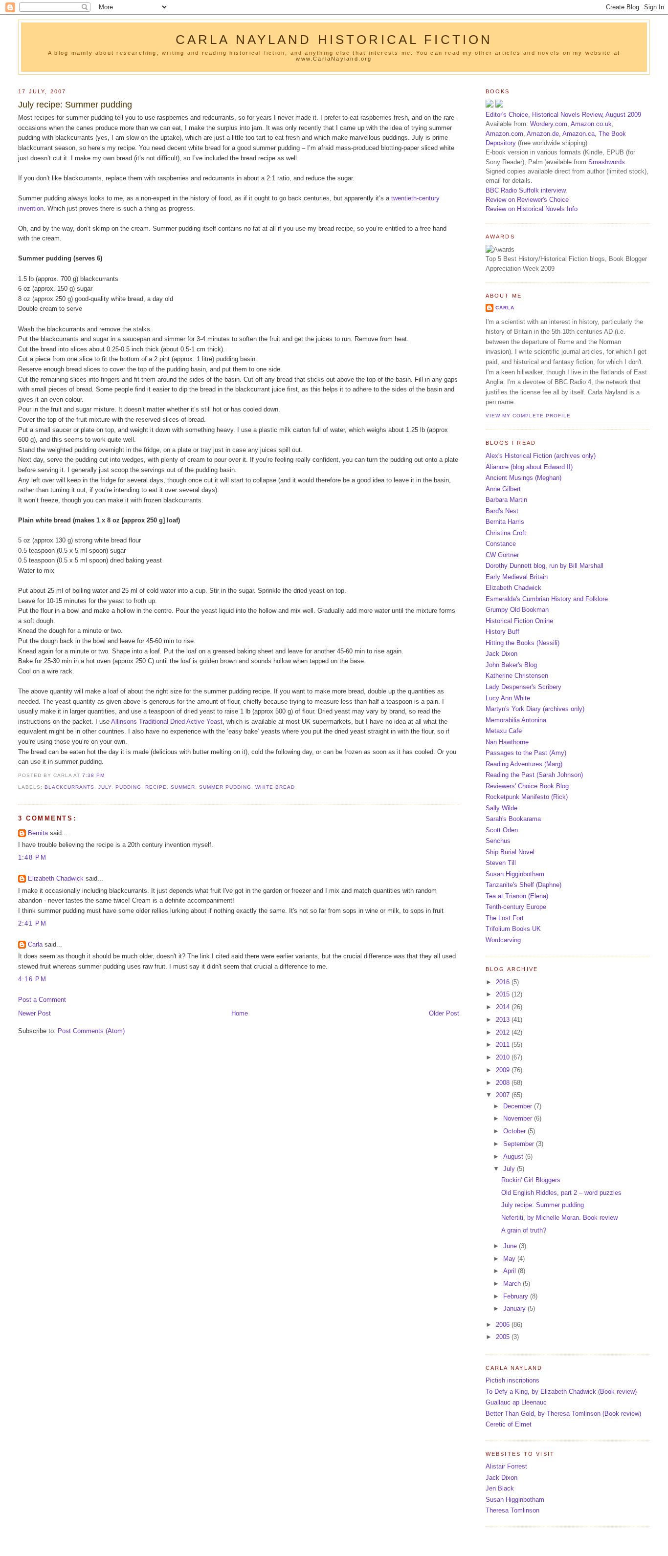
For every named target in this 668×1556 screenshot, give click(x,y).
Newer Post (34, 1013)
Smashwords (606, 162)
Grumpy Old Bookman (517, 609)
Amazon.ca (578, 133)
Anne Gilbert (503, 489)
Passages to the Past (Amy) (526, 752)
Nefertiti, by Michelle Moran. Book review (559, 1217)
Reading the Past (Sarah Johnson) (534, 774)
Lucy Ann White (508, 698)
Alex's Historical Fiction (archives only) (541, 455)
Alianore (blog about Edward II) (529, 467)
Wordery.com (548, 124)
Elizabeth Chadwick (56, 878)
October (515, 1131)
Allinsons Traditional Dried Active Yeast (167, 721)
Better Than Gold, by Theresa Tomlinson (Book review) (563, 1413)
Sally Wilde (501, 808)
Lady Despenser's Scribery (523, 687)
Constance (501, 543)
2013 (504, 1019)
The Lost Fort (505, 918)
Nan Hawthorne (507, 742)
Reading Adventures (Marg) (524, 764)
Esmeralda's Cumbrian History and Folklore (547, 599)
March (513, 1283)
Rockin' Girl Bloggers (530, 1180)
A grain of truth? (523, 1230)
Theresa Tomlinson (512, 1510)
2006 (504, 1324)
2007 (504, 1095)
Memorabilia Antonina (516, 720)
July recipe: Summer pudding (75, 104)
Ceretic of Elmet (509, 1424)
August (514, 1156)
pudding (128, 787)
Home (239, 1013)
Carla (35, 944)
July (104, 787)
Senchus (498, 840)
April (510, 1271)
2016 (504, 982)
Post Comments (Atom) (91, 1031)
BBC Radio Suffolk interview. (526, 190)
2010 (504, 1057)
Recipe (156, 787)
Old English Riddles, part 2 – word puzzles (561, 1192)
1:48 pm (32, 857)
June (511, 1246)
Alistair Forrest (506, 1466)
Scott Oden (502, 830)
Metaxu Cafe (504, 731)
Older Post (444, 1013)
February (516, 1296)
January (515, 1308)
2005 (504, 1336)
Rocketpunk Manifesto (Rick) (527, 796)
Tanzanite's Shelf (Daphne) (523, 884)
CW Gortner (502, 555)
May (510, 1258)
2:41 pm (32, 923)
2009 (504, 1070)
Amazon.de (543, 133)
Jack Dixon (501, 653)
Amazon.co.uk (591, 124)
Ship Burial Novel (510, 852)
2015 (504, 994)
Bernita (38, 833)
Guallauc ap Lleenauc (516, 1402)
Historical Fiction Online (519, 621)
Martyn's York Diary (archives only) (535, 709)
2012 (504, 1032)
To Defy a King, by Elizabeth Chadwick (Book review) (561, 1391)
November (518, 1118)
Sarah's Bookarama (513, 818)
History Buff (502, 631)
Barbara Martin (506, 499)
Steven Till (501, 862)
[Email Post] (108, 775)
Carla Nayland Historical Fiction (334, 39)
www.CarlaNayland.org (334, 59)
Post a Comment (42, 999)
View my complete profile (528, 415)
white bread (275, 787)
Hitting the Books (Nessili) (522, 643)
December (518, 1106)
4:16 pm (32, 979)
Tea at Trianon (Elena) (517, 896)
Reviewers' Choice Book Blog (527, 786)
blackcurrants (69, 787)
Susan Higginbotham (515, 874)
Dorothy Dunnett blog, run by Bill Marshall (544, 565)
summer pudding (225, 787)
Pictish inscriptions (512, 1380)
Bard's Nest (502, 511)
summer (183, 787)
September (519, 1143)
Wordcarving (503, 940)
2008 (504, 1082)
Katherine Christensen (517, 675)
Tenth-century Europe (516, 906)
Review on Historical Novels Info (532, 209)
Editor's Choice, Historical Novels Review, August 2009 (563, 114)
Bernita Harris (505, 521)
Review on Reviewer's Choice (527, 199)
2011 (504, 1044)
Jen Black (500, 1488)
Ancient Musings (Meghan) (523, 477)
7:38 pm (93, 775)
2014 (504, 1007)
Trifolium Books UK (513, 928)
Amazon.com (504, 133)
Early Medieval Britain (517, 577)
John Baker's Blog (511, 665)
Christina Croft (506, 533)
